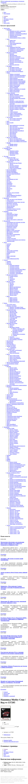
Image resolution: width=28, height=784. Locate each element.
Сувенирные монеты (12, 419)
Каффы (8, 459)
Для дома (6, 156)
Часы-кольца (13, 134)
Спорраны (12, 278)
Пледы (8, 180)
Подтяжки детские (14, 67)
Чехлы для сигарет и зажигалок (15, 219)
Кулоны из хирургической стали (18, 481)
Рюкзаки (12, 99)
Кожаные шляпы (14, 152)
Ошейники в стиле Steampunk (17, 48)
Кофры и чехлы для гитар (13, 230)
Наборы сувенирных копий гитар (15, 404)
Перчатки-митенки (14, 64)
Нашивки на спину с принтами (18, 31)
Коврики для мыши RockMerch (17, 308)
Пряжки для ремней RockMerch (18, 75)
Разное (5, 303)
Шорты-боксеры (14, 288)
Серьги (8, 525)
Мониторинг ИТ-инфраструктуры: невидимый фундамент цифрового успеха (13, 602)
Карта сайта (7, 23)
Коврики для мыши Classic (16, 307)
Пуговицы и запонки (15, 448)
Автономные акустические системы (16, 222)
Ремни (8, 72)
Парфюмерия (10, 207)
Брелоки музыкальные (15, 378)
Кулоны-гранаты (14, 498)
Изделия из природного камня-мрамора (17, 385)
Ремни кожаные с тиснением (17, 83)
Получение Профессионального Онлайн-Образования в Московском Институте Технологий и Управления (11, 637)
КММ (8, 257)
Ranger (8, 245)
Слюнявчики (13, 347)
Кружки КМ (13, 314)
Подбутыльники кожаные (13, 409)
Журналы (12, 324)
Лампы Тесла (10, 394)
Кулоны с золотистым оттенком (18, 486)
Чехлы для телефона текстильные (18, 141)
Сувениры (6, 365)
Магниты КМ (13, 315)
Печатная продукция (12, 323)
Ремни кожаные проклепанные (17, 80)
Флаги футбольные (14, 353)
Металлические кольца (15, 471)
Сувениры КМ (13, 318)
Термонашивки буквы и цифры (18, 37)
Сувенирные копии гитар (13, 417)
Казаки (8, 253)
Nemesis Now (10, 161)
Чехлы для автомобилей (13, 362)
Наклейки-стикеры (14, 327)
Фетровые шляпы (14, 153)
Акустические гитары (12, 225)
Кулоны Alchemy (14, 443)
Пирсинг (9, 507)
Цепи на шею (10, 122)
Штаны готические (14, 291)
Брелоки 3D (13, 370)
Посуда (8, 187)
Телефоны (9, 194)
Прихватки (9, 188)
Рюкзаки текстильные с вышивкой (18, 105)
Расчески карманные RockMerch (15, 71)
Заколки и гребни (14, 435)
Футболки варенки (14, 265)
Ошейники (9, 45)
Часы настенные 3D (15, 129)
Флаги (8, 354)
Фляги (8, 423)
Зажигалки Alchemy (15, 433)
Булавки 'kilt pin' (14, 276)
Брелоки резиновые (15, 380)
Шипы (8, 146)
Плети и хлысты (11, 406)
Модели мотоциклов (12, 398)
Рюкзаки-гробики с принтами (17, 109)
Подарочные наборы (12, 408)
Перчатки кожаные (14, 59)
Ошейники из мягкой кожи (16, 50)
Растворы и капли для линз (13, 208)
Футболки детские (14, 266)
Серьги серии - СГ (14, 530)
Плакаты (12, 336)
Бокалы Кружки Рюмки (16, 163)
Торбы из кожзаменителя (16, 114)
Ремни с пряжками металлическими (14, 87)
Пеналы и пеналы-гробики (16, 95)
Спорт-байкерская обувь (13, 258)
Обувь (5, 242)
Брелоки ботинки (14, 374)
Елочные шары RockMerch (13, 173)
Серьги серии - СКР (15, 533)
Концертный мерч (11, 309)
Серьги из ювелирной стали (17, 528)
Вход (5, 12)
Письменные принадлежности (17, 446)
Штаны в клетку (14, 289)
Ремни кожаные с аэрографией (17, 82)
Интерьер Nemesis (14, 165)
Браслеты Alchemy (14, 431)
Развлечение (10, 342)
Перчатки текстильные (15, 60)
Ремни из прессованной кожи (17, 76)
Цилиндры (12, 155)
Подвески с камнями (15, 503)
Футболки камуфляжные (16, 270)
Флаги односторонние (15, 358)
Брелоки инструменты (15, 375)
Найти (2, 9)
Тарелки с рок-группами (13, 192)
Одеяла (8, 177)
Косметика (6, 198)
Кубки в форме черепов (16, 389)
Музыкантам (7, 221)
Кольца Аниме (13, 462)
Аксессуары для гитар (12, 223)
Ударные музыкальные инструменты (16, 239)
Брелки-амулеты (14, 369)
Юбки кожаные (13, 299)
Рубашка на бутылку (12, 412)
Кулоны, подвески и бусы (13, 472)
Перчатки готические (15, 56)
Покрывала (9, 183)
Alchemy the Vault (11, 157)
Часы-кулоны (13, 136)
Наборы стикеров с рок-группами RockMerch (19, 329)
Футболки (9, 264)
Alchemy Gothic (10, 428)
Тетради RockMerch (15, 338)
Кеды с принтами (11, 256)
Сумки (11, 110)
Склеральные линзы (12, 210)
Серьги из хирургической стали (18, 526)
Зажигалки (9, 212)
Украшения (6, 427)
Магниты (9, 397)
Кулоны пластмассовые (16, 485)
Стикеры (15, 335)
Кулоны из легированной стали (18, 479)
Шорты (11, 285)
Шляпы (8, 149)
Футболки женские (14, 268)
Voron (8, 458)
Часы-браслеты (13, 132)
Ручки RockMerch (11, 344)
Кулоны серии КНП (15, 491)
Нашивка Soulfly (8, 740)
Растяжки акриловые (15, 517)
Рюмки (8, 190)
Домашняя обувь (11, 252)
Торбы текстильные (15, 116)
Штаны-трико (13, 295)
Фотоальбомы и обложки (16, 339)
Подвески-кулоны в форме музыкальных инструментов (17, 506)
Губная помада (10, 200)
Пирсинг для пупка (14, 513)
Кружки (9, 175)
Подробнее (3, 554)
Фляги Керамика (14, 392)
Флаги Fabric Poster (14, 355)
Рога (11, 390)
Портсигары (10, 218)
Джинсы (12, 284)
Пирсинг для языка (14, 516)
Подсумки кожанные (15, 97)
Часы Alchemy (13, 454)
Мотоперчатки (13, 55)
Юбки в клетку (13, 297)
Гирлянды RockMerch (12, 172)
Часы (8, 124)
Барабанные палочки (12, 226)
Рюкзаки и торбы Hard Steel (17, 101)
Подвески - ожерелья (15, 502)
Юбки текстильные (14, 301)
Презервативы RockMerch (13, 410)
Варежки (12, 54)
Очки (8, 39)
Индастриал (13, 509)
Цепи (8, 121)
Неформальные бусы (15, 501)
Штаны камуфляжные (15, 292)
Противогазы (10, 340)
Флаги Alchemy (13, 451)
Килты (11, 277)
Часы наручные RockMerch (16, 128)
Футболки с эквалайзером (16, 273)
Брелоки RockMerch (15, 373)
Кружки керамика (14, 388)
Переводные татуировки (19, 334)
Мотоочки (12, 41)
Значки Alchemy (14, 437)
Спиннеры (9, 413)
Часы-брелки (13, 133)
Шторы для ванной (11, 196)
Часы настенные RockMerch (17, 130)
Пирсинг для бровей (15, 510)
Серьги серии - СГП (15, 532)
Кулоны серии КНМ (15, 490)
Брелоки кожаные (14, 377)
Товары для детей (11, 346)
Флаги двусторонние (15, 357)
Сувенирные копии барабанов (14, 416)
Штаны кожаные (14, 293)
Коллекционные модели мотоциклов (16, 400)
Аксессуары (7, 28)
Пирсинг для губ (14, 512)
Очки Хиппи (13, 44)
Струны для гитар (11, 238)
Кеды (8, 254)
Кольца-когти (13, 470)
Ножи (8, 176)
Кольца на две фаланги (15, 467)
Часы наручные (13, 126)
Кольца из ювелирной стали (17, 466)
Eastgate (9, 455)
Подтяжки (9, 66)
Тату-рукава (10, 117)
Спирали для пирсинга (15, 522)
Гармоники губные (11, 227)
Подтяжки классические (16, 68)
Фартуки (9, 262)
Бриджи (12, 283)
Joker (8, 456)
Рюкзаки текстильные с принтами (18, 106)
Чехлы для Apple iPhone (16, 138)
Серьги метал (13, 529)
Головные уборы (8, 148)
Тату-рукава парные (15, 120)
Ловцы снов (10, 396)
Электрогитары (10, 241)
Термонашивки (13, 36)
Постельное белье (11, 186)
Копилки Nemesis (14, 167)
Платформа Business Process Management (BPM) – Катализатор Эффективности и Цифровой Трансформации (14, 619)
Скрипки (9, 237)
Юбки (8, 296)
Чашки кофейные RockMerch (14, 195)
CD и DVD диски (11, 304)
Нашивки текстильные (15, 35)
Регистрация (7, 13)
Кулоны (12, 474)
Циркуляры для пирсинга (16, 524)
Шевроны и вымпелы (12, 425)
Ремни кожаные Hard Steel (16, 79)
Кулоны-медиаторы (14, 499)
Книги (11, 326)
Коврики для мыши (12, 305)
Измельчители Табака (12, 214)
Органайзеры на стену (12, 179)
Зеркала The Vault (14, 159)
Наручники (9, 405)
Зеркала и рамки (14, 436)
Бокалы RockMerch (11, 171)
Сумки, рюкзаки (11, 93)
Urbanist (9, 261)
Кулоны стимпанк (14, 493)
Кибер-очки (13, 40)
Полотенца (9, 184)
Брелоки (9, 366)
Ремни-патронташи (14, 91)
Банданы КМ (13, 311)
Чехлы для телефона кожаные (17, 140)
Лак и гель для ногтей (12, 204)
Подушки (9, 182)
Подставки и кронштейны (13, 234)
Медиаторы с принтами (13, 231)
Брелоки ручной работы (16, 381)
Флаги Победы (13, 359)
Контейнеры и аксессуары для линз (16, 202)
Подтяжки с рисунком (15, 70)
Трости (8, 421)
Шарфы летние (13, 145)
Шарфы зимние (13, 144)
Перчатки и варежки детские (17, 58)
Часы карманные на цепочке (17, 125)
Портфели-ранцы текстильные (17, 98)
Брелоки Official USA (15, 371)
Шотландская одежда (12, 274)
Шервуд (12, 280)
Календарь (12, 439)
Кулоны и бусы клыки (15, 475)
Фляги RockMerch (11, 424)
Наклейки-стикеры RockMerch (17, 332)
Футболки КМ (13, 320)
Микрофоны (10, 233)
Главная (6, 16)
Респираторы (10, 343)
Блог (5, 17)
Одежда (6, 260)
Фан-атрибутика (11, 349)
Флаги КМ (12, 319)
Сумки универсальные (15, 113)
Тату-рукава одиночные (16, 118)
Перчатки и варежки (12, 52)
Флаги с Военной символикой (17, 361)
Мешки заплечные (14, 94)
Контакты (6, 20)
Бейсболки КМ (13, 312)
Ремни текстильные (15, 90)
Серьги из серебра (14, 521)
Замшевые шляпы (14, 151)
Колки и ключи (10, 229)
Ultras (8, 249)
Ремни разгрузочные (15, 85)
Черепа (11, 393)
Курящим (6, 211)
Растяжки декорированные (16, 518)
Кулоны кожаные (14, 482)
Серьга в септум (14, 520)
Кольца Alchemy (14, 441)
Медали (12, 444)
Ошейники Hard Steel (15, 47)
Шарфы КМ (13, 322)
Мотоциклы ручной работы (17, 402)
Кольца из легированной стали (17, 464)
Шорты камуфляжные (15, 287)
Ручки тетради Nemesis (15, 168)
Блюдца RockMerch (11, 169)
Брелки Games (13, 367)
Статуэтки (9, 415)
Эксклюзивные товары (12, 363)
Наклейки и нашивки (15, 316)
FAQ (5, 21)
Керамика (9, 386)
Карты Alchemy (13, 440)
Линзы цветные (11, 206)
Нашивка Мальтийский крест (11, 741)
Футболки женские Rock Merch (18, 269)
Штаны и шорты (11, 281)
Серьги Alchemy (14, 450)
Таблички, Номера (11, 420)
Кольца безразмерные (15, 463)
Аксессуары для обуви (12, 250)
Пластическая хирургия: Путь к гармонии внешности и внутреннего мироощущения (12, 653)
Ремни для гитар (11, 235)
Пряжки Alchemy (14, 447)
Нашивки (9, 29)
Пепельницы (10, 217)
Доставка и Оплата (8, 19)
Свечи (8, 191)
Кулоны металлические (15, 483)
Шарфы (8, 142)
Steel (8, 248)
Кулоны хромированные (16, 494)
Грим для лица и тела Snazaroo (14, 199)
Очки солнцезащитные (15, 43)
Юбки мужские (13, 300)
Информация (7, 734)
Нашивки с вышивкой (15, 32)
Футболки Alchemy (14, 452)
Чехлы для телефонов (12, 137)
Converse (9, 243)
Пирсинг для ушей (14, 514)
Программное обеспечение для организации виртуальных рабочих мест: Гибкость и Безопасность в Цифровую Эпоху (12, 544)
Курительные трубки (12, 215)
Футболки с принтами (15, 272)
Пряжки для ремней (15, 74)
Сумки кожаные (14, 111)
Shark (8, 246)
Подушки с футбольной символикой (16, 351)
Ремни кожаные (14, 78)
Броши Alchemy (14, 432)
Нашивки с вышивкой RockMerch (18, 33)
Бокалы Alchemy (14, 429)
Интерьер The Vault (14, 160)
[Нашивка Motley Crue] (6, 720)
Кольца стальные (14, 468)
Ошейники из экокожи (15, 51)
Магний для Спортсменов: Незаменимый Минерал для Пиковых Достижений (12, 682)
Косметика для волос (12, 203)
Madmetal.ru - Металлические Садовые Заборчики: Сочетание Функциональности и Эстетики (13, 588)
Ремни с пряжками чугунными (17, 89)
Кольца (8, 460)
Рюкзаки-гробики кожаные (16, 107)
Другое (11, 164)
